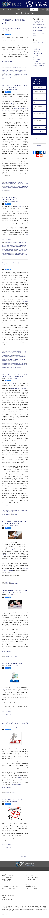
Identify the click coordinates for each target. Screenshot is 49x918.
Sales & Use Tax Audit (10, 249)
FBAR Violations (10, 353)
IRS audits (7, 656)
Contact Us (34, 9)
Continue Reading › (6, 179)
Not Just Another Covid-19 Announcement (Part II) (10, 198)
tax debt (13, 103)
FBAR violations (14, 364)
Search (39, 146)
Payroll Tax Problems (11, 183)
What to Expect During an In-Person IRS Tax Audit (15, 724)
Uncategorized (4, 73)
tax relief (8, 190)
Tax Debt (17, 183)
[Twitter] (37, 152)
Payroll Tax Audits (18, 71)
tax (17, 187)
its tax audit (13, 849)
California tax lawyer (13, 186)
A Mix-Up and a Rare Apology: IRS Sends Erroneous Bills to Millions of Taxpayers (39, 29)
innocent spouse (17, 75)
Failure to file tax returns (6, 364)
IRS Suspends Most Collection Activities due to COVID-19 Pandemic (15, 86)
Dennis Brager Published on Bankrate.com (11, 29)
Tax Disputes (21, 183)
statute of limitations (15, 656)
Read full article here (7, 61)
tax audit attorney (11, 549)
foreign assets (23, 251)
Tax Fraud (25, 249)
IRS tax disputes (9, 77)
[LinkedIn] (40, 152)
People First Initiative (18, 108)
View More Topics (37, 73)
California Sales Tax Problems (11, 68)
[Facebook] (34, 152)
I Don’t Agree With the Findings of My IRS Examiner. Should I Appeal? (15, 522)
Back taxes (7, 186)
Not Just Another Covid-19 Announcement (10, 264)
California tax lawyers (9, 74)
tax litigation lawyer (19, 188)
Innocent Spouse (9, 245)
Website (9, 9)
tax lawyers (18, 206)
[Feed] (41, 155)
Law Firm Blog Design (40, 914)
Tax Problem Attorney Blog (11, 3)
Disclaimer (27, 869)
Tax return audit (18, 367)
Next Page (23, 856)
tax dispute (4, 188)
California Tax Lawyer (22, 68)
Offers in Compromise (22, 70)
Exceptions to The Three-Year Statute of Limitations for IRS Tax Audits (14, 591)
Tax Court (12, 383)
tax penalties (8, 514)
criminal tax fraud (10, 363)
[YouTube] (37, 155)
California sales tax (20, 361)
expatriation (24, 363)
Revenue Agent (15, 388)
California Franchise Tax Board (12, 67)
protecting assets (16, 77)
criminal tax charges (17, 784)
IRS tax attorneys (9, 254)
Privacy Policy (20, 869)
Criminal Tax (20, 243)
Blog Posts (44, 869)
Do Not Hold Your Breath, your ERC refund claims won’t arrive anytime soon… (39, 23)
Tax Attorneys (18, 9)
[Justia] (44, 152)
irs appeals (23, 75)
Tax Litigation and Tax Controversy (8, 250)
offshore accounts (23, 254)
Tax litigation (13, 188)
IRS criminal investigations (11, 187)
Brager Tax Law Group (14, 914)
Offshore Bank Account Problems (8, 71)
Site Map (33, 869)
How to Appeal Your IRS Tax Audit (12, 799)
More (43, 9)
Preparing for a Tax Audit (6, 357)
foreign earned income (9, 75)
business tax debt (13, 361)
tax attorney (21, 187)
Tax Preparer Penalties (21, 250)
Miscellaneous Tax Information (11, 70)
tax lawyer (8, 188)
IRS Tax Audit (17, 182)
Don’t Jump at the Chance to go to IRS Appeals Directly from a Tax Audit (14, 375)
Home (3, 9)
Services (26, 9)
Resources (13, 869)
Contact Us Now (39, 131)
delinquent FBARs (17, 74)
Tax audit (25, 187)
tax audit (24, 388)
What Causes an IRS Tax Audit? (12, 663)
